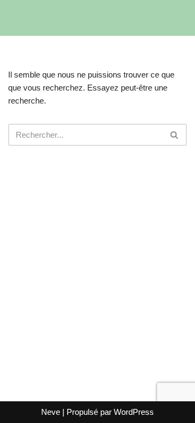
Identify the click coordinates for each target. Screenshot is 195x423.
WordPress (134, 411)
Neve (50, 411)
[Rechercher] (177, 18)
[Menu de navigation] (155, 18)
